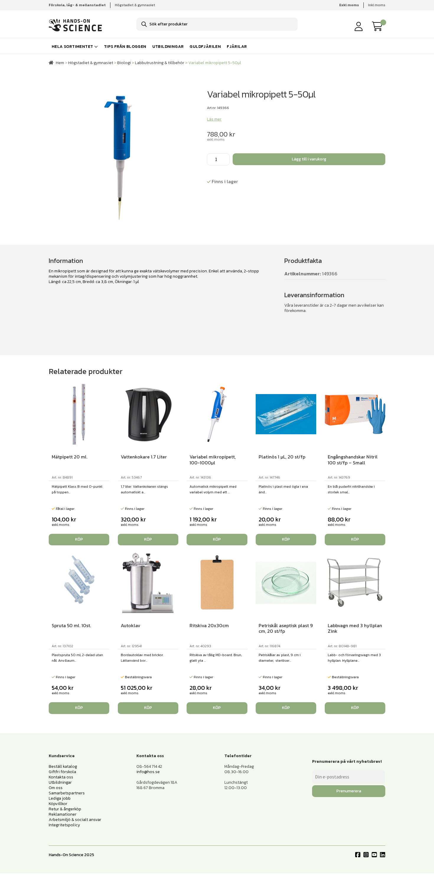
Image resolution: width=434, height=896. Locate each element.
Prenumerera (348, 791)
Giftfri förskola (62, 772)
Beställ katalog (63, 766)
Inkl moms (376, 5)
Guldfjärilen (205, 46)
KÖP (148, 708)
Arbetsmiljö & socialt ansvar (75, 820)
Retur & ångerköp (65, 809)
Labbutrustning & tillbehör (159, 63)
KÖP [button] (79, 539)
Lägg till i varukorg (309, 159)
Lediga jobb (60, 798)
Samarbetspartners (67, 793)
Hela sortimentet (72, 46)
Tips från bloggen (125, 46)
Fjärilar (237, 46)
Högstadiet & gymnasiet (135, 5)
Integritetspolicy (64, 825)
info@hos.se (148, 772)
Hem (60, 63)
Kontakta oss (61, 777)
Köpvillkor (58, 804)
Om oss (56, 788)
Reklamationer (62, 814)
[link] (379, 26)
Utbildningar (168, 46)
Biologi (124, 63)
